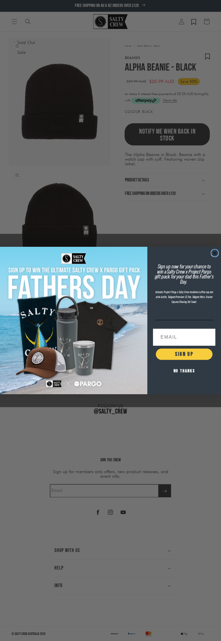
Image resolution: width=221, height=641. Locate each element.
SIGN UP (184, 354)
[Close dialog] (215, 253)
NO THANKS (184, 371)
